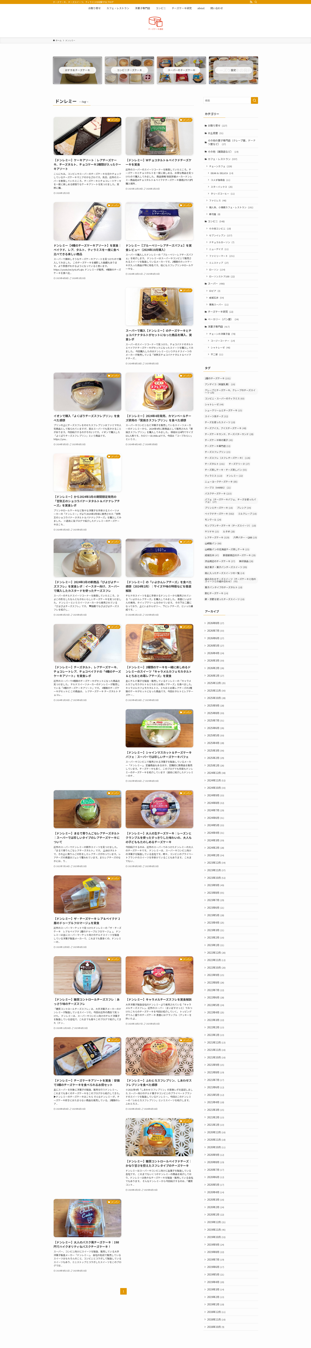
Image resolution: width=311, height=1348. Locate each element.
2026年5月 (215, 645)
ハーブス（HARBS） (218, 487)
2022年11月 (216, 960)
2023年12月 (216, 862)
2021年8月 (215, 1072)
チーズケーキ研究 (220, 311)
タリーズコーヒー (223, 193)
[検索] (255, 2)
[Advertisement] (87, 312)
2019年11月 (216, 1229)
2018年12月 (216, 1312)
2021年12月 (216, 1042)
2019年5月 (215, 1274)
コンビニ (216, 221)
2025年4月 (215, 743)
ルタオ (229, 531)
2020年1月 (215, 1214)
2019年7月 (215, 1259)
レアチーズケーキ (217, 537)
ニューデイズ (219, 249)
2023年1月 (215, 945)
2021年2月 (215, 1117)
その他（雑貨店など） (223, 151)
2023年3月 (215, 930)
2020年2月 (215, 1207)
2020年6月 (215, 1177)
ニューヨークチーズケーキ (221, 481)
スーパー (216, 283)
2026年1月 (215, 675)
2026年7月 (215, 630)
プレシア (244, 507)
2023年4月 (215, 922)
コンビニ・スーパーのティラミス (224, 398)
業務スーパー (219, 304)
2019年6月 (215, 1267)
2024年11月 (216, 780)
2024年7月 (215, 810)
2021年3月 (215, 1109)
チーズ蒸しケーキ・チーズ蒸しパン (226, 469)
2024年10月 (216, 787)
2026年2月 (215, 668)
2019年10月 (216, 1237)
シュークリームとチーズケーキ (223, 410)
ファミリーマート (222, 256)
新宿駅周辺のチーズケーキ (239, 555)
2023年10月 (216, 877)
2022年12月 (216, 952)
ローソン (217, 269)
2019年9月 (215, 1244)
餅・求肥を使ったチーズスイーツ (224, 599)
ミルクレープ (247, 513)
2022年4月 (215, 1012)
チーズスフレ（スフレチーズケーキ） (227, 458)
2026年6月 (215, 638)
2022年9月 (215, 975)
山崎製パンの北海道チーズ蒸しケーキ (227, 549)
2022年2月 (215, 1027)
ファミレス (217, 200)
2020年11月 (216, 1139)
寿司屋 (214, 214)
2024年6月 (215, 818)
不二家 (217, 354)
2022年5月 (215, 1005)
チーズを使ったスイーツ (220, 422)
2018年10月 (215, 1327)
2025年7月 (215, 720)
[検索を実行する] (254, 100)
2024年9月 (215, 795)
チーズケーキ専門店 (217, 446)
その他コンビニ (220, 228)
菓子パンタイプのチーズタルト (223, 587)
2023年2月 (215, 937)
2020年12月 (216, 1132)
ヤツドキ (212, 531)
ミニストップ (219, 262)
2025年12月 (216, 683)
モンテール (213, 519)
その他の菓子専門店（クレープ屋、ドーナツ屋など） (232, 142)
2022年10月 (216, 967)
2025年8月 (215, 713)
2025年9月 (215, 705)
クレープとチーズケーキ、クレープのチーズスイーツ (230, 391)
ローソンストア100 (222, 276)
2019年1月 (215, 1304)
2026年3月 (215, 660)
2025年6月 (215, 728)
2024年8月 (215, 803)
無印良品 (246, 561)
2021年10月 (216, 1057)
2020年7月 (215, 1169)
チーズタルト (215, 463)
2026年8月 (215, 623)
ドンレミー (234, 475)
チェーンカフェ (220, 166)
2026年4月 (215, 653)
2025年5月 (215, 735)
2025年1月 (215, 765)
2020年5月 (215, 1184)
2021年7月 (215, 1080)
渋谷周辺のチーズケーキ (220, 561)
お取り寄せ (217, 125)
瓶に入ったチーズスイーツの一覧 (224, 573)
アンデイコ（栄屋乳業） (220, 384)
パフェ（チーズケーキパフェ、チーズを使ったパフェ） (230, 500)
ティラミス (213, 475)
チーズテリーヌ (239, 463)
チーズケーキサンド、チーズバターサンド (229, 434)
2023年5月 (215, 915)
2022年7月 (215, 990)
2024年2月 (215, 847)
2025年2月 (215, 758)
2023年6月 (215, 907)
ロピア (214, 290)
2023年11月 (216, 870)
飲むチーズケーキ (216, 593)
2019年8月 (215, 1252)
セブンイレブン (220, 235)
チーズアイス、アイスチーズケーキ (225, 428)
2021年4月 (215, 1102)
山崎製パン (213, 543)
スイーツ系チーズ (216, 416)
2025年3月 (215, 750)
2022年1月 (215, 1035)
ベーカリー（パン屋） (223, 319)
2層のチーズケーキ (218, 378)
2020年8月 (215, 1162)
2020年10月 (216, 1147)
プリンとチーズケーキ (219, 507)
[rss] (251, 2)
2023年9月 (215, 885)
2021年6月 (215, 1087)
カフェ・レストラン (222, 159)
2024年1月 (215, 855)
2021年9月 (215, 1064)
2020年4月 (215, 1192)
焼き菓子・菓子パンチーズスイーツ (226, 567)
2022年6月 (215, 997)
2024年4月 (215, 832)
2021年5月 (215, 1095)
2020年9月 (215, 1154)
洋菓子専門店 (219, 326)
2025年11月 (216, 690)
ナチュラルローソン (221, 242)
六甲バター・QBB (245, 537)
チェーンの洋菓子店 (222, 334)
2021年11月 (216, 1050)
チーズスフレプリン (217, 452)
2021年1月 (215, 1124)
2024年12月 (216, 773)
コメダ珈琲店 (220, 180)
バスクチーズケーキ (218, 493)
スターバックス (222, 186)
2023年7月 (215, 900)
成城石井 (216, 297)
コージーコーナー (223, 340)
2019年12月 (216, 1222)
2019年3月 (215, 1289)
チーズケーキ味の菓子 (219, 440)
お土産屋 (215, 133)
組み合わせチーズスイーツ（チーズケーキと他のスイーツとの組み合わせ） (230, 580)
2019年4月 (215, 1282)
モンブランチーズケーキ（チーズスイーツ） (230, 525)
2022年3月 (215, 1020)
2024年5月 (215, 825)
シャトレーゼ (220, 347)
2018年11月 (216, 1319)
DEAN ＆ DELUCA (222, 173)
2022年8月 (215, 982)
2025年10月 (216, 698)
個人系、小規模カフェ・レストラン (231, 207)
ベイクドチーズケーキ (219, 513)
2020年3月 (215, 1199)
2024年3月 (215, 840)
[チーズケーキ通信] (155, 24)
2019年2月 (215, 1297)
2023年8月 (215, 892)
